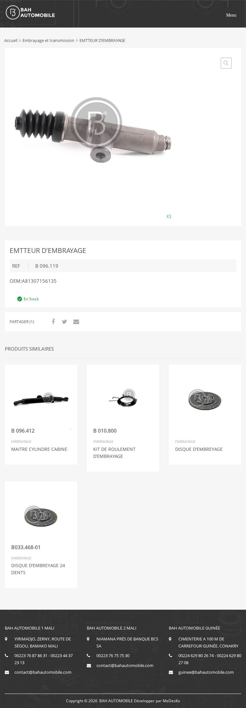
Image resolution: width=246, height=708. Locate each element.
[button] (231, 15)
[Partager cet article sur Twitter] (64, 321)
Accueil (10, 40)
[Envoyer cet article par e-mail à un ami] (75, 321)
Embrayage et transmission (48, 40)
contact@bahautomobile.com (42, 672)
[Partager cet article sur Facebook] (52, 321)
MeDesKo (171, 701)
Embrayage (21, 441)
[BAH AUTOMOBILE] (30, 18)
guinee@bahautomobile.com (206, 672)
